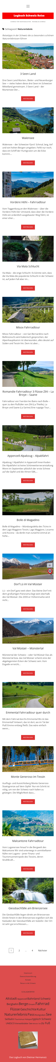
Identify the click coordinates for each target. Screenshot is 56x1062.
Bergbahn (12, 1004)
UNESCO (10, 1023)
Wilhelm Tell (37, 1024)
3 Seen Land (28, 56)
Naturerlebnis (15, 1014)
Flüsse (15, 1009)
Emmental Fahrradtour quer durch (28, 695)
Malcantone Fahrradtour (28, 823)
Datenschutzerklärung (28, 976)
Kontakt (28, 980)
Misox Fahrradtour (28, 310)
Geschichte (28, 1009)
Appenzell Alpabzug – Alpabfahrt (28, 438)
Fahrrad (42, 1003)
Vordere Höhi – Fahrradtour (28, 184)
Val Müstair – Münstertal (28, 631)
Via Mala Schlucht (28, 249)
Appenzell (22, 998)
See (49, 1014)
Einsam (32, 1004)
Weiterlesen (29, 99)
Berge (23, 1003)
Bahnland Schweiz (39, 998)
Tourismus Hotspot (23, 1019)
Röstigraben (40, 1015)
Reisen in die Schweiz (28, 983)
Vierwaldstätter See (23, 1023)
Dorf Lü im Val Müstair (28, 566)
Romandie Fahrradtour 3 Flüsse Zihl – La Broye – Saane (28, 374)
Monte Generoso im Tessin (28, 759)
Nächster (42, 950)
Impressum (28, 973)
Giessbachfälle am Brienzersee (28, 890)
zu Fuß (45, 1023)
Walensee (28, 120)
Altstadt (11, 998)
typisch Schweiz (41, 1019)
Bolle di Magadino (28, 502)
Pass (31, 1014)
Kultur (41, 1009)
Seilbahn (9, 1019)
